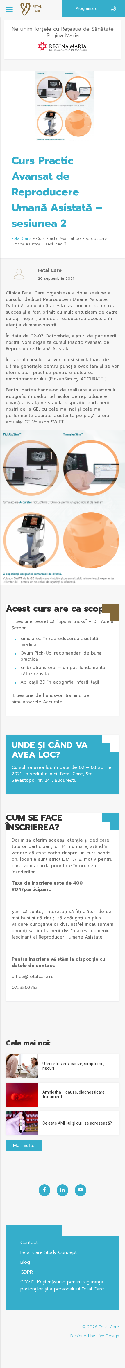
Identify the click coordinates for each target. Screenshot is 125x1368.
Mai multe (24, 1145)
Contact (29, 1242)
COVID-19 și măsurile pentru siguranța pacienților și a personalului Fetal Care (62, 1286)
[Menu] (9, 9)
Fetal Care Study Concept (48, 1252)
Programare (86, 8)
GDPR (26, 1272)
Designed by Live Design (94, 1336)
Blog (25, 1262)
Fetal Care (21, 238)
